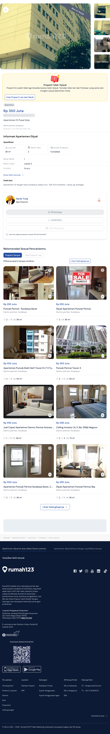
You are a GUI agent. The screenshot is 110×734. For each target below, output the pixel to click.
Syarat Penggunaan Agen (49, 695)
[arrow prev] (98, 261)
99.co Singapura (70, 690)
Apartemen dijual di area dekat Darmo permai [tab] (24, 548)
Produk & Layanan (9, 690)
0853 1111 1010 (26, 618)
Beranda (6, 538)
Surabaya (42, 538)
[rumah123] (18, 569)
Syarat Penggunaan (47, 690)
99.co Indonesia (70, 686)
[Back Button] (6, 10)
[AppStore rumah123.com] (11, 669)
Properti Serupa (12, 255)
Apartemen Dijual (18, 538)
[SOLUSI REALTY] (99, 200)
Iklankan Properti (28, 686)
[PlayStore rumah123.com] (32, 669)
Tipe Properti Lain (33, 255)
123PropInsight (8, 710)
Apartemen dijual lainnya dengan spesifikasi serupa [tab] (78, 548)
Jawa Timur (32, 538)
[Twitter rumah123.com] (80, 571)
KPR (22, 690)
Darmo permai (54, 538)
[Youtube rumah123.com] (92, 571)
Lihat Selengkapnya (53, 507)
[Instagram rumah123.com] (86, 571)
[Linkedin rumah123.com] (98, 571)
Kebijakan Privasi (46, 686)
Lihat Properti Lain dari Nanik (20, 97)
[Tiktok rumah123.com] (105, 571)
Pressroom (6, 705)
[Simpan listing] (50, 270)
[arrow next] (104, 261)
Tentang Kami (7, 686)
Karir (4, 700)
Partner (5, 695)
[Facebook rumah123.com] (75, 571)
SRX (65, 695)
